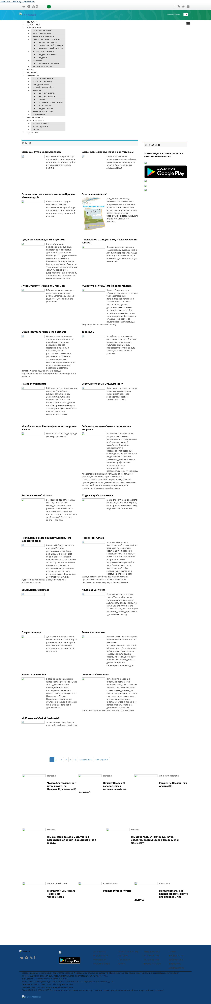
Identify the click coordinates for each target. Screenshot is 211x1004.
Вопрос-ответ (177, 955)
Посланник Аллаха (93, 537)
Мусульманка (152, 951)
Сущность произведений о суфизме (43, 239)
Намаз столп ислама (34, 383)
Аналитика (99, 951)
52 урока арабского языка (97, 495)
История (123, 955)
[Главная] (30, 14)
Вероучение (100, 955)
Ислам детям (151, 955)
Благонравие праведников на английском (108, 151)
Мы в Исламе (151, 959)
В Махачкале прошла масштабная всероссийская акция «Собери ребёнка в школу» (71, 839)
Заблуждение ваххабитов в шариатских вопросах (106, 428)
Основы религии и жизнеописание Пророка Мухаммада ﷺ (49, 196)
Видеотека (175, 963)
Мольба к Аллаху (42, 66)
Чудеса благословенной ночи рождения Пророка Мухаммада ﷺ (61, 786)
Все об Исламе (152, 963)
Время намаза (173, 14)
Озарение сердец (32, 632)
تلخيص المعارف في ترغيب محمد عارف (40, 717)
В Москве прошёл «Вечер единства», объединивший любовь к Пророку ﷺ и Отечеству (155, 839)
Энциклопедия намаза (35, 589)
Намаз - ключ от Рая (34, 674)
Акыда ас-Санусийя (93, 589)
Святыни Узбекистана (95, 674)
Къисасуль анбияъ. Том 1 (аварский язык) (107, 285)
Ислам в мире (101, 963)
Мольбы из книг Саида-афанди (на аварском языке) (49, 428)
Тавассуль (88, 331)
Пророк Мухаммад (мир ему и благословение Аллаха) (109, 241)
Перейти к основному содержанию (17, 1)
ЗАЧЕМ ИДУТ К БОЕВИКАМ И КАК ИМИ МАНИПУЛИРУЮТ (163, 155)
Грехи (172, 951)
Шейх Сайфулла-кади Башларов (41, 151)
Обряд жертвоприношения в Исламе (44, 331)
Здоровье (32, 132)
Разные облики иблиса (117, 890)
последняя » (102, 759)
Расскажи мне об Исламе (37, 495)
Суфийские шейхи (43, 87)
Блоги (121, 963)
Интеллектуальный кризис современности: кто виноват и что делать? (161, 895)
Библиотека (176, 959)
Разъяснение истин (94, 632)
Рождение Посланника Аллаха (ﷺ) (173, 784)
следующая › (86, 759)
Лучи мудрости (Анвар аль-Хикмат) (43, 285)
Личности (124, 959)
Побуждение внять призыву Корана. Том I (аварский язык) (47, 539)
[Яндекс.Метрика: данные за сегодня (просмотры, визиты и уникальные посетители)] (31, 996)
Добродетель (176, 967)
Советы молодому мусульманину (102, 383)
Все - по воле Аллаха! (94, 194)
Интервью (99, 959)
